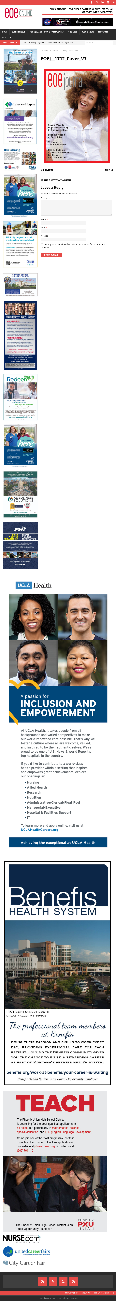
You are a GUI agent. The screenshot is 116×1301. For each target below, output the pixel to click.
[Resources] (113, 2)
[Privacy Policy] (42, 1281)
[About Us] (53, 1281)
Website (44, 235)
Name (44, 219)
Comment (45, 198)
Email (43, 227)
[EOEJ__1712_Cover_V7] (77, 164)
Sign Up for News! (101, 1293)
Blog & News (88, 32)
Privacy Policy (71, 1293)
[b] (73, 1281)
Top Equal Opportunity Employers (47, 32)
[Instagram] (108, 2)
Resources (103, 32)
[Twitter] (96, 2)
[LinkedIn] (102, 2)
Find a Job (72, 32)
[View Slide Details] (77, 22)
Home (4, 32)
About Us (6, 37)
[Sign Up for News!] (63, 1281)
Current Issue (18, 32)
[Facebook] (91, 2)
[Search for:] (99, 42)
